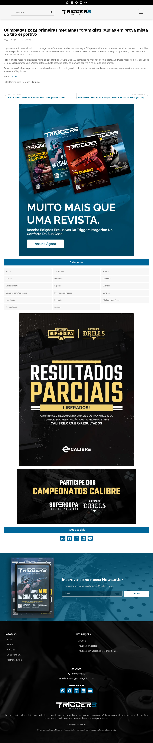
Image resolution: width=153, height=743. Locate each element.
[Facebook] (72, 2)
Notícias (11, 650)
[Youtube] (85, 2)
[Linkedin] (81, 2)
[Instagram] (76, 2)
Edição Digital (13, 655)
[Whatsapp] (67, 2)
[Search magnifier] (51, 12)
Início (9, 639)
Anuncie (82, 641)
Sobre (10, 644)
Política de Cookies (87, 646)
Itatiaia (13, 76)
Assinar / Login (14, 660)
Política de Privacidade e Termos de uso (98, 651)
